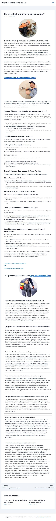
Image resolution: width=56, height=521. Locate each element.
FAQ (5, 504)
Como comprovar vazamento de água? (13, 268)
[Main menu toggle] (53, 2)
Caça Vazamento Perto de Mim (14, 3)
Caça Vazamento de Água (40, 276)
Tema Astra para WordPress (44, 517)
